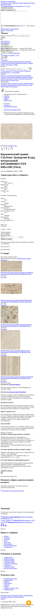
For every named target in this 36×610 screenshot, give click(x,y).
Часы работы (4, 44)
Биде (5, 541)
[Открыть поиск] (2, 57)
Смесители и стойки (12, 64)
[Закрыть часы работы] (11, 47)
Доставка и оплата (6, 3)
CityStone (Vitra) (12, 145)
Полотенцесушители (10, 545)
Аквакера (7, 105)
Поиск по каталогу (6, 35)
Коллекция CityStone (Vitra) (12, 109)
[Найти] (30, 68)
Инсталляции (8, 544)
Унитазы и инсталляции (8, 63)
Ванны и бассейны (25, 61)
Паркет (6, 99)
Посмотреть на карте (6, 8)
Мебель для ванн (9, 559)
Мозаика (6, 96)
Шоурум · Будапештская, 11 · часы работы (16, 71)
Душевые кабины (9, 562)
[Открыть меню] (6, 57)
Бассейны (7, 537)
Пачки (7, 234)
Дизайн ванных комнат (14, 85)
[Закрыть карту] (14, 10)
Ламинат (6, 97)
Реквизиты (26, 3)
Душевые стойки (9, 566)
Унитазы (6, 539)
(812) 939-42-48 (5, 43)
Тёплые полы (8, 547)
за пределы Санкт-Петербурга (16, 392)
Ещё (3, 66)
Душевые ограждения (10, 563)
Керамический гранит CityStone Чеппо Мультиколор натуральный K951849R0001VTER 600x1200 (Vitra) (16, 301)
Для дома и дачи (14, 80)
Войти (3, 30)
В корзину (4, 277)
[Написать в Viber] (6, 526)
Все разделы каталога (10, 568)
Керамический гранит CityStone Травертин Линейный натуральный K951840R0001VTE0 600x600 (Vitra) (17, 377)
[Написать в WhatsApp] (4, 526)
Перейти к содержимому (8, 1)
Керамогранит (8, 580)
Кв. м (2, 234)
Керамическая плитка (10, 106)
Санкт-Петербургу (14, 384)
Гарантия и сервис (17, 3)
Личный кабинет (19, 597)
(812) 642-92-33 (5, 41)
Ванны (6, 536)
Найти (3, 37)
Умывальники (8, 557)
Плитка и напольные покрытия (10, 61)
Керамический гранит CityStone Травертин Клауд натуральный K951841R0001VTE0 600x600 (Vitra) (16, 351)
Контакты (8, 4)
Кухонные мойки (9, 560)
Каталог (5, 60)
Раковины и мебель (21, 63)
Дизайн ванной (28, 595)
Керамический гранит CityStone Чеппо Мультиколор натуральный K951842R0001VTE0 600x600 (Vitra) (16, 325)
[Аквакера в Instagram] (2, 526)
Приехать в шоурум (18, 491)
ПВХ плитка (8, 100)
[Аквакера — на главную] (4, 33)
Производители (9, 589)
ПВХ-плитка (8, 583)
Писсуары (7, 542)
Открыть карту (5, 29)
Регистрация (9, 30)
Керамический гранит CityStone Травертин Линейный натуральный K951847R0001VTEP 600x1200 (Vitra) (17, 273)
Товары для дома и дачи (11, 588)
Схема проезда (14, 29)
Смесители (7, 565)
